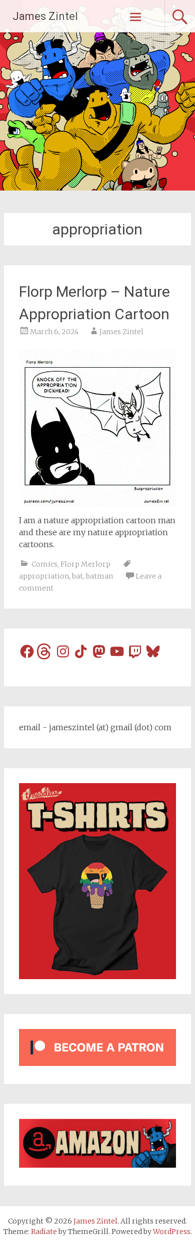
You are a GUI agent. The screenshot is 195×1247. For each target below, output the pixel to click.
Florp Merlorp (85, 564)
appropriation (44, 576)
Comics (45, 564)
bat (77, 576)
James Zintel (45, 16)
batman (99, 576)
